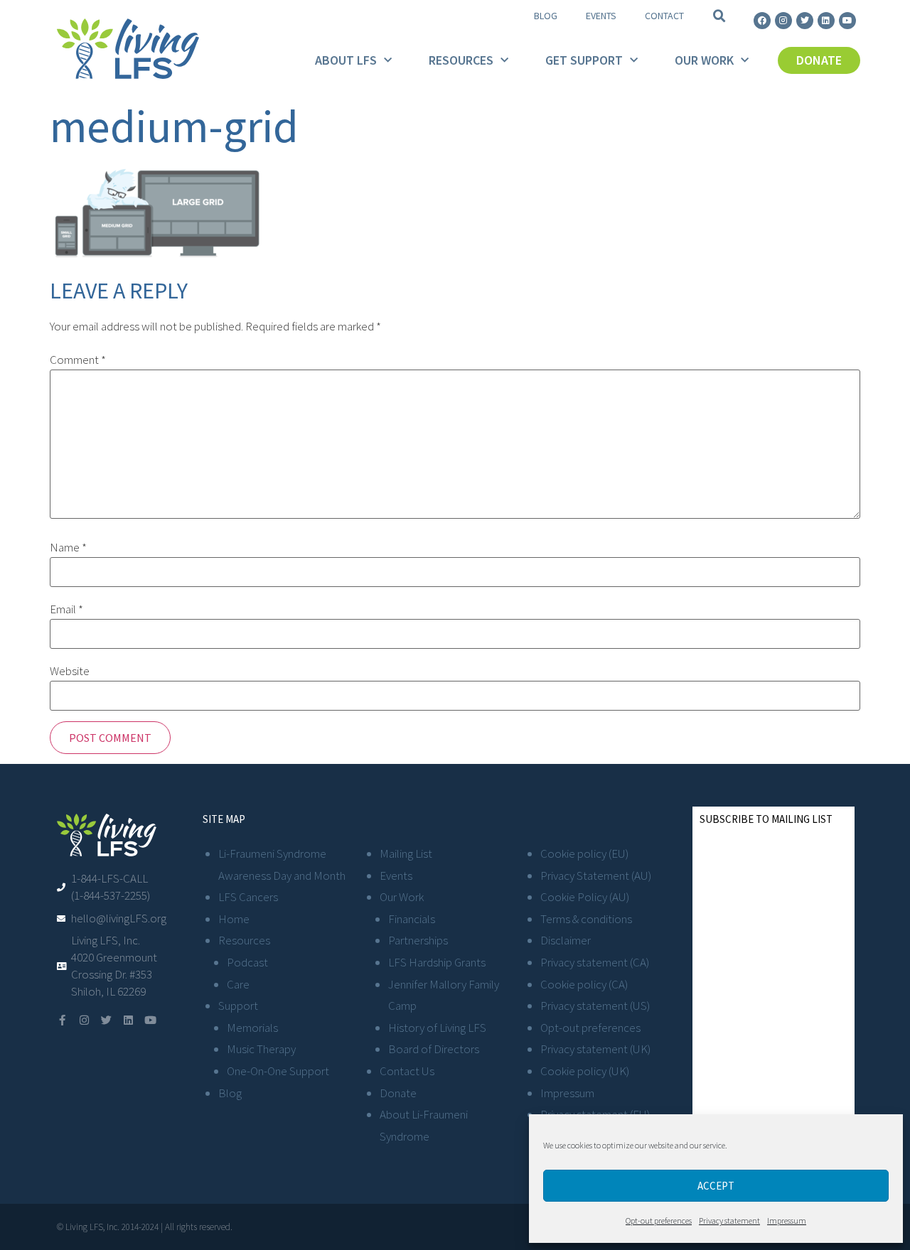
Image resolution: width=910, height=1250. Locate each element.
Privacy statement (729, 1220)
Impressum (786, 1220)
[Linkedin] (826, 20)
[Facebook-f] (62, 1020)
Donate (398, 1093)
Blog (545, 15)
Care (238, 984)
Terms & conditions (586, 919)
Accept (715, 1185)
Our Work (704, 60)
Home (234, 919)
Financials (411, 919)
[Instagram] (783, 20)
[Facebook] (762, 20)
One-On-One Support (278, 1071)
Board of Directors (433, 1049)
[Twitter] (804, 20)
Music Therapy (261, 1049)
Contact (664, 15)
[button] (719, 16)
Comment (78, 360)
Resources (461, 60)
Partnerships (418, 940)
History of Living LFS (437, 1027)
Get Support (584, 60)
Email (66, 609)
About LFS (346, 60)
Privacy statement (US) (595, 1005)
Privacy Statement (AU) (595, 875)
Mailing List (406, 853)
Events (601, 15)
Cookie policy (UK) (584, 1071)
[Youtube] (847, 20)
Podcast (247, 962)
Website (70, 671)
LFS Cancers (248, 897)
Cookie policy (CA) (584, 984)
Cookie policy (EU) (584, 853)
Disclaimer (565, 940)
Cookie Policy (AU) (584, 897)
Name (68, 548)
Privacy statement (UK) (595, 1049)
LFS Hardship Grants (437, 962)
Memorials (252, 1027)
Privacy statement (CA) (594, 962)
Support (238, 1005)
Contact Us (407, 1071)
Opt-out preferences (659, 1220)
